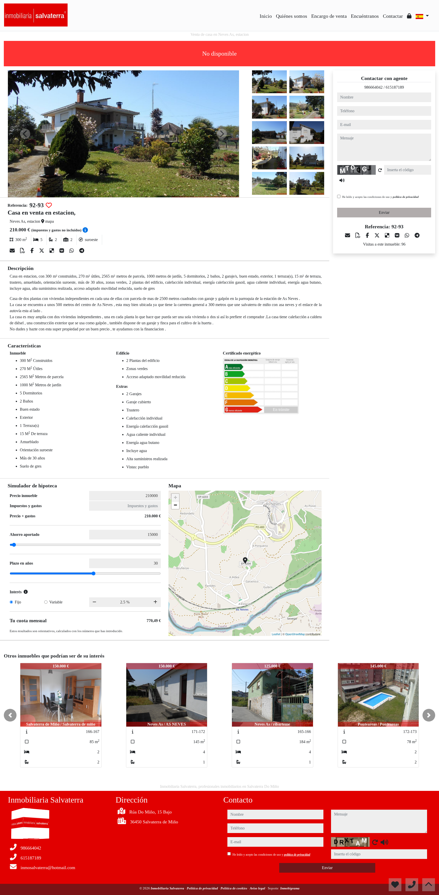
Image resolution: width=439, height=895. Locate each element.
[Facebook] (32, 250)
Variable (55, 602)
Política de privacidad (203, 888)
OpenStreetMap (295, 634)
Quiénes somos (291, 16)
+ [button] (175, 497)
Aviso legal (258, 888)
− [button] (175, 505)
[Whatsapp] (72, 250)
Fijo (18, 602)
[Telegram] (81, 250)
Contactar (393, 16)
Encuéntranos (365, 16)
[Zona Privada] (409, 16)
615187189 (395, 87)
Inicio (266, 16)
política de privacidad (406, 196)
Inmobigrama (290, 888)
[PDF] (23, 250)
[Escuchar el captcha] (342, 180)
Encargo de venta (329, 16)
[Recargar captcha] (380, 170)
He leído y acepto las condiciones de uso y (380, 196)
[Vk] (62, 250)
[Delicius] (52, 250)
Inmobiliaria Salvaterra (168, 888)
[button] (10, 715)
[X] (42, 250)
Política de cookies (234, 888)
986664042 (373, 87)
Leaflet (276, 634)
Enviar (384, 212)
